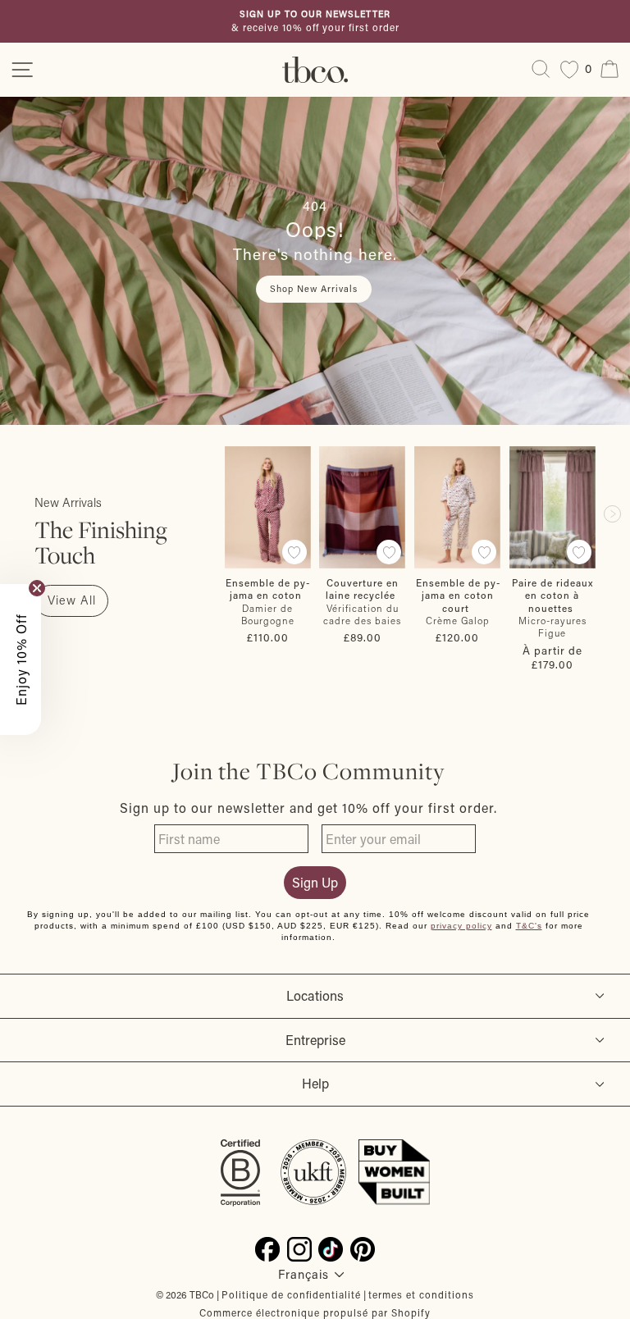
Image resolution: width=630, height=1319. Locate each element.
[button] (20, 659)
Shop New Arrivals (314, 288)
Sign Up (315, 882)
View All (72, 600)
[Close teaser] (37, 588)
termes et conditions (421, 1294)
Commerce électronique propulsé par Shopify (315, 1312)
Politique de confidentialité (291, 1294)
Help (315, 1083)
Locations (315, 995)
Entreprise (315, 1039)
